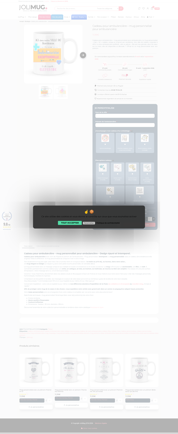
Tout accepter (70, 223)
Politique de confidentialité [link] (108, 223)
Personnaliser (89, 223)
